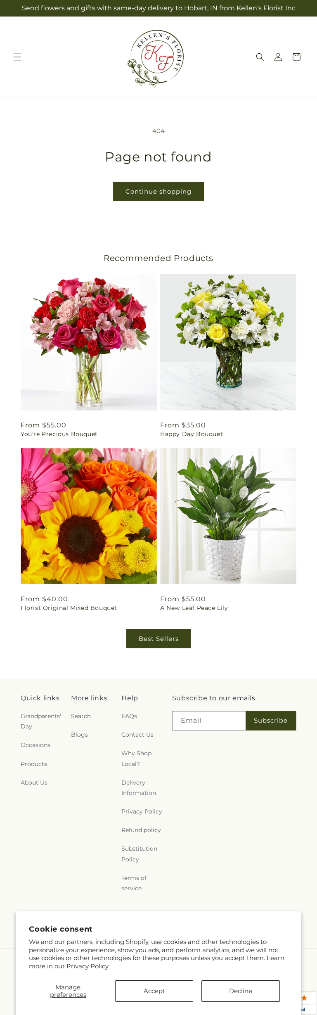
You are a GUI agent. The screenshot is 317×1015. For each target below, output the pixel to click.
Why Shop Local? (136, 758)
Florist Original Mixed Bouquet (69, 608)
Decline (240, 991)
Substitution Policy (139, 854)
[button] (17, 57)
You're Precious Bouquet (59, 434)
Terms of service (134, 883)
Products (34, 764)
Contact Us (137, 734)
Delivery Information (138, 788)
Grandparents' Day (41, 721)
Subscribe (271, 720)
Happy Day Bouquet (191, 434)
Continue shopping (158, 191)
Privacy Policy (87, 966)
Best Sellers (159, 639)
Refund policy (141, 830)
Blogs (79, 734)
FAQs (129, 716)
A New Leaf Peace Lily (194, 608)
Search (81, 716)
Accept (154, 991)
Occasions (35, 745)
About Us (34, 782)
